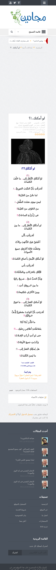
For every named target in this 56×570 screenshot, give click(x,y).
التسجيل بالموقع (20, 504)
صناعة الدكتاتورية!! (27, 438)
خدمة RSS (44, 527)
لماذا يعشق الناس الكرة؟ (25, 460)
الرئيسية (44, 504)
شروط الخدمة (21, 510)
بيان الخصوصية (20, 515)
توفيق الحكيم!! (44, 41)
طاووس (37, 123)
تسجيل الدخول (27, 414)
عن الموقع (44, 510)
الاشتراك (11, 414)
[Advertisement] (28, 84)
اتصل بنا (45, 515)
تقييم (11, 390)
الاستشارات (43, 521)
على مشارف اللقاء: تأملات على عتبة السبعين (19, 41)
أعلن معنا (22, 521)
